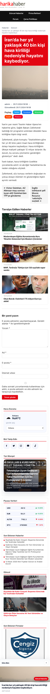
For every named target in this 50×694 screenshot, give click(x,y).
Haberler (5, 28)
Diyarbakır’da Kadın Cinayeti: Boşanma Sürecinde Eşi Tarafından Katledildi (25, 541)
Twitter (16, 112)
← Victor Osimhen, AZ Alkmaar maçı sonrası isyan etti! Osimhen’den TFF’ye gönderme (15, 192)
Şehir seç (10, 423)
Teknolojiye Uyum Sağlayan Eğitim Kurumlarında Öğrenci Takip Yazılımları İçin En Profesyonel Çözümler (24, 552)
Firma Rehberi (35, 13)
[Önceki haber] (37, 463)
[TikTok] (35, 446)
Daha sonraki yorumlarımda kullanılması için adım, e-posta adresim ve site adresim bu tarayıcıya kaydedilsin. (23, 389)
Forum (15, 19)
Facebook (27, 112)
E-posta (6, 362)
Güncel (14, 28)
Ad (4, 352)
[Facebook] (6, 446)
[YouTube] (28, 446)
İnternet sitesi (8, 373)
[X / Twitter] (14, 446)
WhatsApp (38, 112)
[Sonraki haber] (42, 463)
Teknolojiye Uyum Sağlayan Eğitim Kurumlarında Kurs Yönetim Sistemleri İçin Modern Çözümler (24, 558)
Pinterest (18, 117)
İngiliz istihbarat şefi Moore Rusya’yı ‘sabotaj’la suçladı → (38, 194)
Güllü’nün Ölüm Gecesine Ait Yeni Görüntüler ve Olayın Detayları (25, 546)
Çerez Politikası (30, 19)
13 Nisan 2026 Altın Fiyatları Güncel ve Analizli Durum (24, 563)
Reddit (8, 117)
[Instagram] (21, 446)
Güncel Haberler (16, 13)
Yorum (6, 328)
